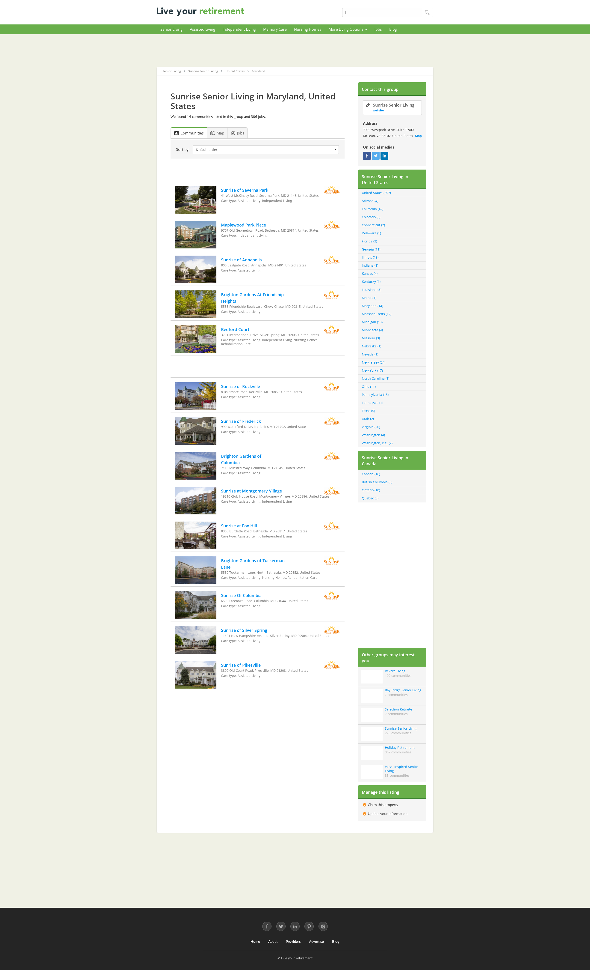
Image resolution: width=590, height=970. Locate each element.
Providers (293, 941)
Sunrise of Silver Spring (244, 630)
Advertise (316, 941)
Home (255, 941)
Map (418, 136)
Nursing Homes (307, 29)
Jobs (378, 29)
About (272, 941)
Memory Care (275, 29)
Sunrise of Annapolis (241, 260)
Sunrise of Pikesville (241, 665)
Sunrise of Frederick (241, 421)
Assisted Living (202, 29)
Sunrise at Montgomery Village (251, 491)
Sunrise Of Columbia (241, 595)
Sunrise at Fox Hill (239, 525)
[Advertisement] (295, 50)
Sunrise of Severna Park (244, 190)
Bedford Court (235, 329)
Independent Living (239, 29)
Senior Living (171, 29)
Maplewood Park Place (243, 225)
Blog (393, 29)
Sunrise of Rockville (240, 386)
